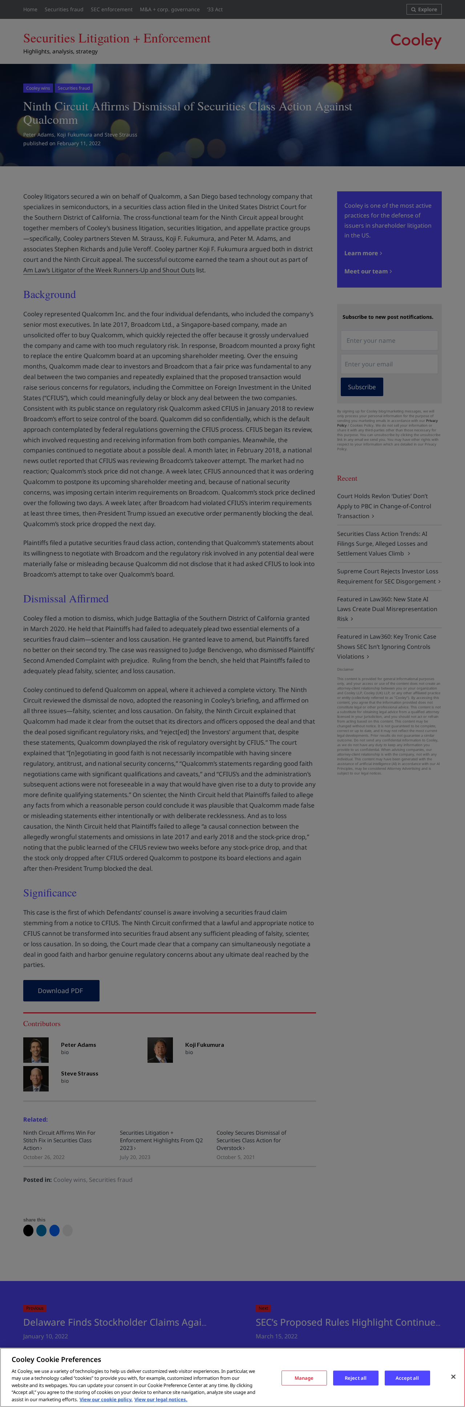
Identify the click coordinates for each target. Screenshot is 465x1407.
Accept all (407, 1377)
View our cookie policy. (106, 1399)
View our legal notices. (160, 1399)
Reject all (356, 1377)
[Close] (453, 1376)
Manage (304, 1377)
